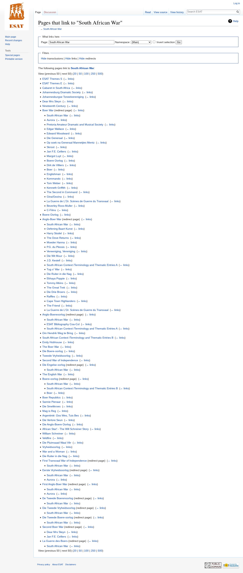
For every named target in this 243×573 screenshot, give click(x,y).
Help (235, 21)
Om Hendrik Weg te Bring (57, 333)
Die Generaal (55, 138)
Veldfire (46, 438)
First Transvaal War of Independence (64, 460)
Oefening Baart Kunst (60, 228)
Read (148, 12)
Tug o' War (53, 269)
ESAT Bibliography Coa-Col (63, 324)
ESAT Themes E (52, 83)
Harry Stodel (54, 233)
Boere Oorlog (55, 160)
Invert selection (166, 42)
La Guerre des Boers (55, 540)
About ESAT (57, 564)
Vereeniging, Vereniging (61, 251)
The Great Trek (56, 287)
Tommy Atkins (55, 283)
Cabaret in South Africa (56, 87)
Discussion (50, 12)
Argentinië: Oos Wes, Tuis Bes (60, 415)
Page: (44, 42)
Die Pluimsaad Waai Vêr (56, 442)
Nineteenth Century (54, 105)
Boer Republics (51, 397)
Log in (237, 3)
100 (86, 73)
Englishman (54, 174)
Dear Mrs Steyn (51, 101)
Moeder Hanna (56, 242)
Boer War (48, 110)
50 (80, 73)
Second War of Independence (60, 360)
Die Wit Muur (54, 255)
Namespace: (122, 42)
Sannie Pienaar (51, 401)
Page (38, 12)
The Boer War (50, 346)
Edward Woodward (58, 133)
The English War (52, 374)
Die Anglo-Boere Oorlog (56, 424)
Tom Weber (54, 183)
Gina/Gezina (54, 196)
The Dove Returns (58, 237)
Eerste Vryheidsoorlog (55, 470)
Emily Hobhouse (52, 342)
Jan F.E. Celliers (56, 151)
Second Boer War (52, 526)
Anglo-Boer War (51, 219)
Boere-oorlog (50, 378)
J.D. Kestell (53, 260)
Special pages (12, 55)
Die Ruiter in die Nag (59, 273)
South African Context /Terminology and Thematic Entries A (82, 264)
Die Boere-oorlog (52, 351)
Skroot (50, 147)
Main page (10, 36)
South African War (52, 29)
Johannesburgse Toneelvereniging (63, 96)
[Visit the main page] (17, 15)
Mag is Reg (49, 410)
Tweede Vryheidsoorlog (56, 355)
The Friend (53, 305)
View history (177, 12)
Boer (49, 169)
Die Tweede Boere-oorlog (57, 517)
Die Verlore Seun (52, 420)
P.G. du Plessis (56, 246)
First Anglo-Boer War (54, 484)
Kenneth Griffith (56, 187)
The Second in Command (62, 192)
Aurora (51, 119)
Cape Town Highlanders (61, 301)
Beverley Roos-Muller (60, 205)
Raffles (51, 296)
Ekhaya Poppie (56, 278)
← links (69, 78)
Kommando (54, 178)
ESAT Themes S (52, 78)
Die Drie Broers (56, 291)
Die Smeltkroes (51, 406)
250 (93, 73)
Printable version (14, 59)
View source (160, 12)
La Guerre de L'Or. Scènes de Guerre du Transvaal (77, 201)
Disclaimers (70, 564)
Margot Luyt (54, 156)
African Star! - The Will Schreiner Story (65, 428)
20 (75, 73)
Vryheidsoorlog (51, 446)
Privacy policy (43, 564)
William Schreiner (52, 433)
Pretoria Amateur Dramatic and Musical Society (75, 124)
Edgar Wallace (55, 128)
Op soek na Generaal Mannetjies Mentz (71, 142)
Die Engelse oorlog (53, 364)
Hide (44, 58)
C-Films (51, 210)
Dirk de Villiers (55, 165)
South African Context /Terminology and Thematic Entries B (77, 337)
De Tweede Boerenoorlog (57, 498)
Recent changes (13, 40)
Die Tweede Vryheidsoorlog (58, 507)
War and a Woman (53, 451)
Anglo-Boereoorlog (53, 314)
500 (100, 73)
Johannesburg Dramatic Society (61, 92)
